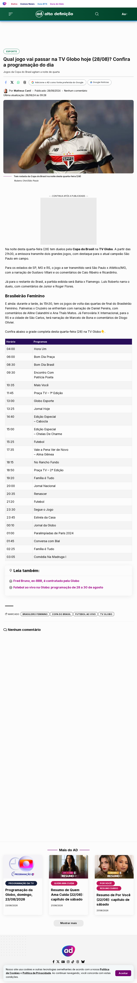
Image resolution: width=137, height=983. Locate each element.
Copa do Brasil (61, 614)
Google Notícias (101, 82)
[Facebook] (53, 961)
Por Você (106, 883)
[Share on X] (12, 82)
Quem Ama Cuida (64, 883)
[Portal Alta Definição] (68, 951)
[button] (123, 973)
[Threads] (77, 961)
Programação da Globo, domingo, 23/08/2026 (19, 894)
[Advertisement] (68, 32)
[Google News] (63, 961)
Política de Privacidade (37, 973)
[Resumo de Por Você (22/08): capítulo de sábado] (114, 867)
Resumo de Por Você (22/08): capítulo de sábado (113, 899)
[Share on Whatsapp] (18, 82)
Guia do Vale (57, 4)
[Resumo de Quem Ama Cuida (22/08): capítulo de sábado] (68, 867)
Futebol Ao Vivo (85, 614)
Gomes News (27, 4)
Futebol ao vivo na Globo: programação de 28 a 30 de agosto (58, 587)
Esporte (11, 51)
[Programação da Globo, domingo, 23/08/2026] (22, 867)
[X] (58, 961)
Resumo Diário (109, 888)
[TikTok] (73, 961)
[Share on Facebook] (5, 82)
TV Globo (106, 614)
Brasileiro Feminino (35, 614)
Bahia (14, 4)
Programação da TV (21, 883)
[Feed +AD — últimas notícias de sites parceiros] (6, 4)
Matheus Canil (22, 90)
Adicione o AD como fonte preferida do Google (59, 82)
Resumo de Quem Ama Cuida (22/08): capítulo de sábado (67, 894)
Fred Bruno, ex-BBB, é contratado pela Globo (46, 581)
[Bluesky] (82, 961)
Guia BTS (42, 4)
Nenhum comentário (75, 90)
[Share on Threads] (24, 82)
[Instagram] (68, 961)
